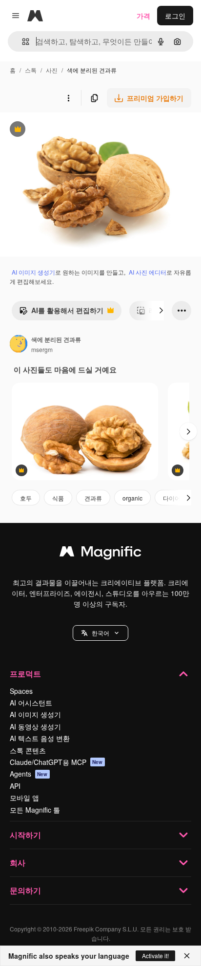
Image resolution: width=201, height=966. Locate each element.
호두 (26, 498)
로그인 (175, 15)
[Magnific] (100, 553)
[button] (100, 633)
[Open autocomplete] (21, 41)
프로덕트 (25, 673)
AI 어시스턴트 (31, 702)
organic (132, 498)
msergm (42, 349)
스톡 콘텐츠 (28, 750)
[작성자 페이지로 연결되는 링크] (18, 344)
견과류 (93, 498)
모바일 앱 (24, 797)
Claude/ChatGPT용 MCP (56, 762)
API (15, 786)
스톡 (31, 70)
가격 (143, 15)
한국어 (100, 633)
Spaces (21, 691)
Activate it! (155, 955)
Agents (29, 774)
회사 (17, 862)
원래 (56, 130)
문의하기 (25, 890)
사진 (52, 70)
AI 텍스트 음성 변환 (40, 738)
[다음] (161, 310)
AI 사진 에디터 (147, 272)
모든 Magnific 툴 (35, 810)
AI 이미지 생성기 (33, 272)
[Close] (187, 956)
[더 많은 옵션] (68, 98)
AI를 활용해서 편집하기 (61, 312)
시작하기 (25, 834)
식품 (58, 498)
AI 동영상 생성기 (35, 726)
